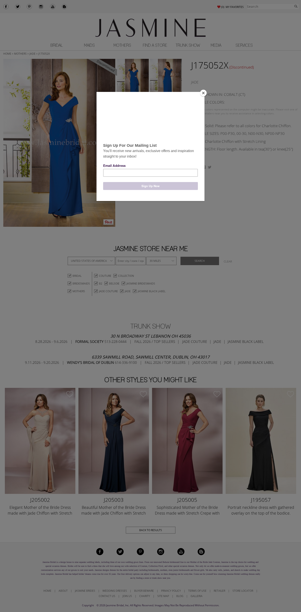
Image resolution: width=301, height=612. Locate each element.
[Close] (203, 93)
